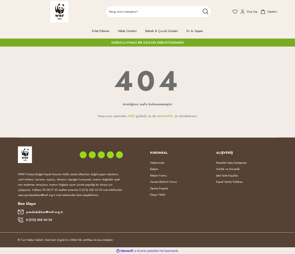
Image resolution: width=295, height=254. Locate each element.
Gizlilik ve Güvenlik (228, 169)
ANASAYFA (165, 116)
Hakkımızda (157, 163)
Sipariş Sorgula (159, 188)
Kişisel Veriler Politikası (229, 182)
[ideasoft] (124, 251)
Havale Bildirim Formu (163, 182)
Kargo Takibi (157, 195)
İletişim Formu (158, 175)
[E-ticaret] (147, 251)
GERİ (131, 116)
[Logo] (59, 12)
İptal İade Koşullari (227, 175)
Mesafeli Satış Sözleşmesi (231, 163)
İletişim (154, 169)
